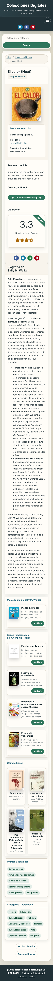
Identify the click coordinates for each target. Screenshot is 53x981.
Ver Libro (38, 623)
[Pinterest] (32, 27)
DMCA (32, 976)
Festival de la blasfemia (27, 674)
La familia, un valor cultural (36, 794)
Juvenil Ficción (16, 918)
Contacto (22, 976)
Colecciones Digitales (26, 5)
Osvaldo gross (16, 869)
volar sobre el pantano (19, 887)
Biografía (34, 935)
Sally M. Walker (17, 76)
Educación (25, 912)
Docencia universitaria (37, 835)
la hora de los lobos (18, 880)
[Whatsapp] (30, 258)
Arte (33, 930)
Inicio (9, 57)
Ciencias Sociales (17, 935)
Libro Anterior (28, 946)
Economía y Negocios (19, 924)
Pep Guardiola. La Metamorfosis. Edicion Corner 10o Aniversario (16, 841)
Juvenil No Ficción (23, 57)
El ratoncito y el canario (27, 734)
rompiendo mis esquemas (21, 875)
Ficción (12, 912)
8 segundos (32, 892)
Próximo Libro (25, 954)
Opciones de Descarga (26, 197)
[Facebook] (26, 27)
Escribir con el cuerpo (32, 646)
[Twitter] (20, 27)
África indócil (16, 793)
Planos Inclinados (30, 607)
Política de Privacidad (33, 973)
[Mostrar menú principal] (47, 20)
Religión (32, 918)
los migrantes (15, 892)
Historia (38, 924)
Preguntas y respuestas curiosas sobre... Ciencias (31, 704)
